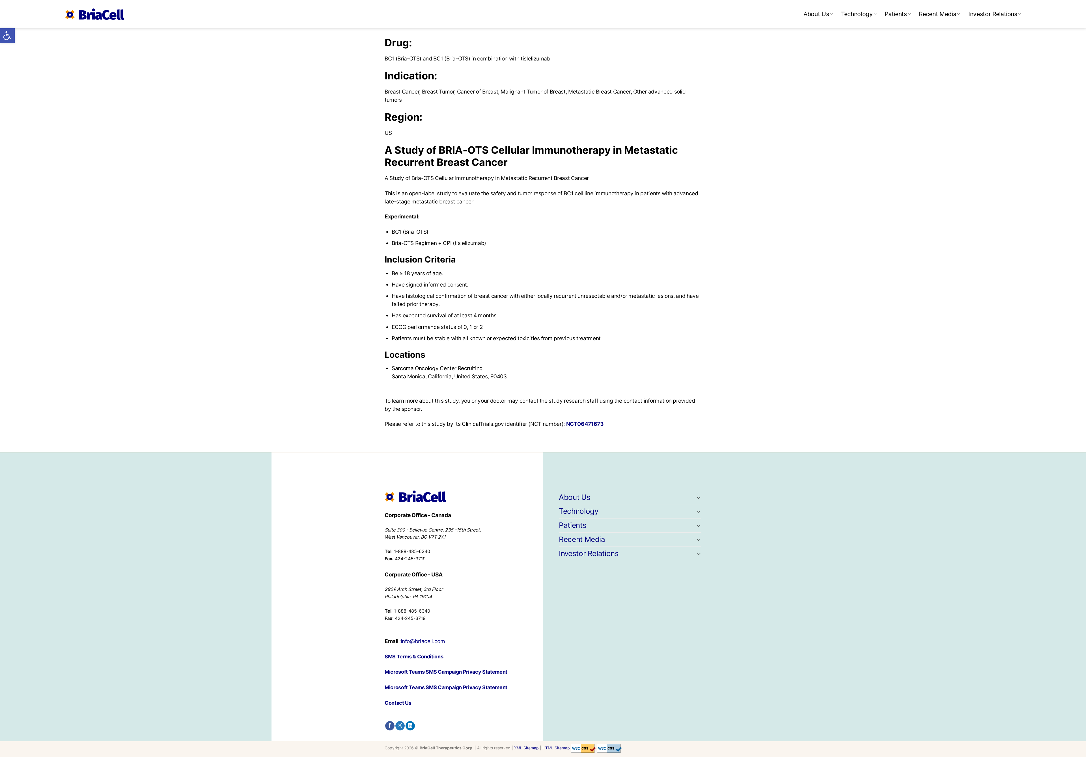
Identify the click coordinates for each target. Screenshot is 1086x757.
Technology (856, 14)
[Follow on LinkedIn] (410, 726)
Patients (896, 14)
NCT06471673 (585, 423)
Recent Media (937, 14)
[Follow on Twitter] (400, 726)
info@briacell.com (423, 641)
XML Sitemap (526, 747)
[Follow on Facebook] (390, 726)
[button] (7, 35)
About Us (816, 14)
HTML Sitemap (556, 747)
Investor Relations (992, 14)
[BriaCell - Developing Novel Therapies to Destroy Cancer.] (94, 14)
